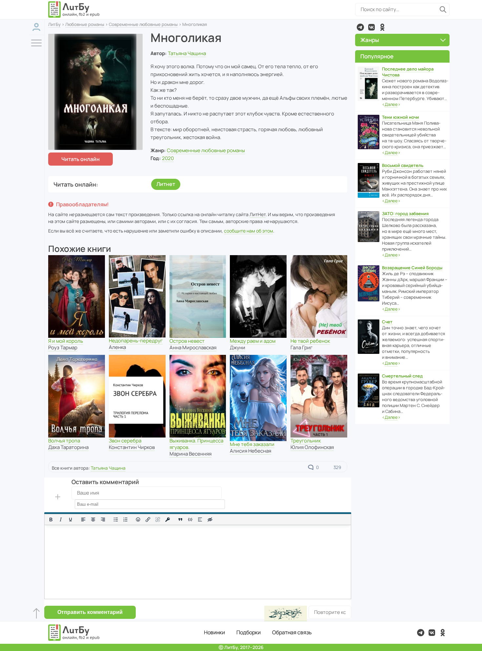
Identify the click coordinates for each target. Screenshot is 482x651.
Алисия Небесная (250, 450)
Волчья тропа (64, 440)
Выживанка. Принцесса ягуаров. (196, 444)
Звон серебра (125, 440)
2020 (168, 158)
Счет (387, 322)
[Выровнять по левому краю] (83, 519)
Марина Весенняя (190, 453)
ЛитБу (54, 24)
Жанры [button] (369, 40)
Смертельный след (402, 376)
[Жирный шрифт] (51, 519)
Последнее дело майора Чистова (407, 72)
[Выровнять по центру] (93, 519)
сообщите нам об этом (248, 231)
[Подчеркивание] (70, 519)
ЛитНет (258, 214)
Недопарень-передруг (136, 340)
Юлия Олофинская (312, 447)
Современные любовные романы (143, 24)
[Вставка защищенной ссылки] (167, 519)
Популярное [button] (376, 56)
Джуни (237, 347)
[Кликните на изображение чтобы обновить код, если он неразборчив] (285, 613)
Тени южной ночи (400, 117)
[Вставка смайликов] (138, 519)
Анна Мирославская (193, 347)
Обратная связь (292, 632)
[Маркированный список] (116, 519)
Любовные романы (84, 24)
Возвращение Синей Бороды (412, 268)
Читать (80, 159)
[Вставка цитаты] (180, 519)
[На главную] (74, 9)
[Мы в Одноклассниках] (382, 27)
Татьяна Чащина (187, 53)
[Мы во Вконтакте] (371, 27)
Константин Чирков (132, 447)
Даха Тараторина (68, 447)
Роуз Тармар (62, 347)
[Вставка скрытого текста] (210, 519)
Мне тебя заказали (252, 444)
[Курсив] (61, 519)
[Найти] (443, 9)
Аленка (117, 347)
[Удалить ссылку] (158, 519)
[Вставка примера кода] (190, 519)
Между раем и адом (252, 340)
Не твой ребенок (310, 340)
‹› (391, 104)
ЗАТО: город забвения (405, 213)
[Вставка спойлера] (200, 519)
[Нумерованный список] (126, 519)
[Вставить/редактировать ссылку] (148, 519)
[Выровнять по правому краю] (103, 519)
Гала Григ (301, 347)
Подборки (248, 632)
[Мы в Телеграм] (360, 27)
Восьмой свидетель (402, 165)
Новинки (214, 632)
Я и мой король (65, 340)
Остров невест (187, 340)
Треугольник (306, 440)
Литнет (165, 184)
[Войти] (36, 27)
